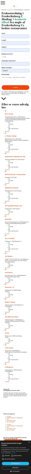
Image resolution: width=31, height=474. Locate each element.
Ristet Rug (8, 219)
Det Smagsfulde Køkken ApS (13, 206)
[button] (15, 471)
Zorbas (7, 333)
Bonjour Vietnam (10, 302)
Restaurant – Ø (9, 287)
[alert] (15, 457)
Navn (3, 33)
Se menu (7, 131)
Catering (9, 416)
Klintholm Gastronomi (11, 188)
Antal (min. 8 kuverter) (9, 60)
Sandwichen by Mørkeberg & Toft (15, 156)
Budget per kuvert (7, 54)
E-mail (4, 40)
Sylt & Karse (8, 272)
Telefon (4, 47)
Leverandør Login (11, 420)
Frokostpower (9, 367)
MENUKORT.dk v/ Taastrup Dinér (15, 174)
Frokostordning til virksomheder (15, 417)
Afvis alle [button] (15, 467)
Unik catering (9, 348)
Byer (8, 419)
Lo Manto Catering (10, 136)
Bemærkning (5, 74)
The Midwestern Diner (11, 317)
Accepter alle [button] (15, 463)
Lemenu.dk (10, 9)
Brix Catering (9, 114)
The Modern (8, 256)
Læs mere (13, 453)
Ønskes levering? (7, 67)
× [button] (29, 442)
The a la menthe (9, 238)
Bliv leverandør (10, 422)
